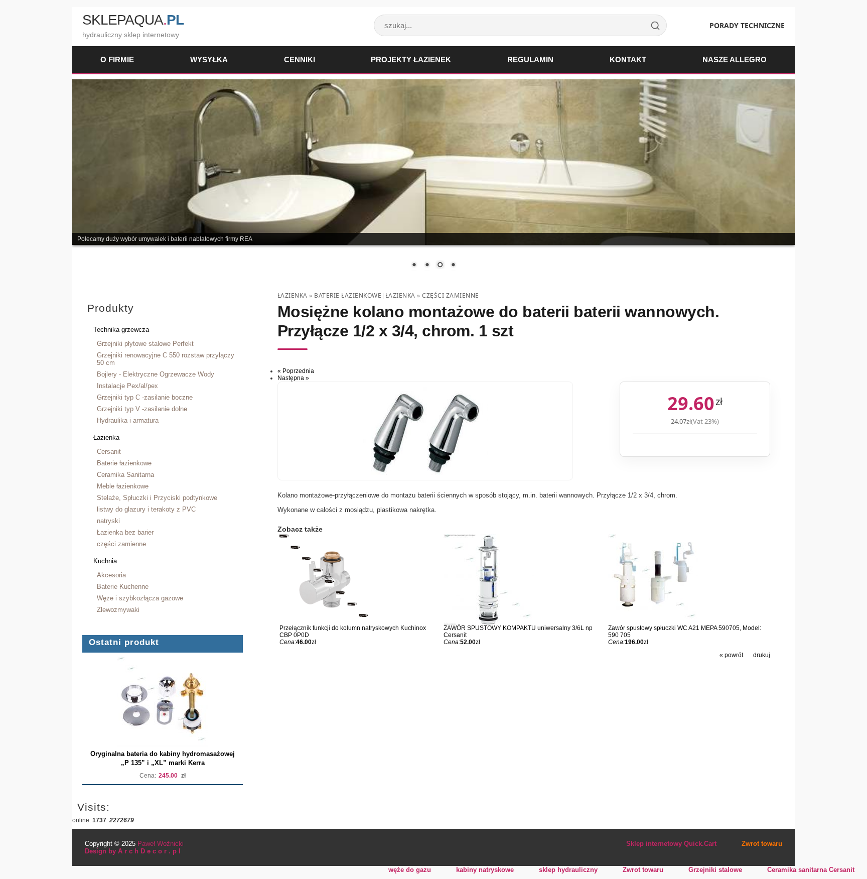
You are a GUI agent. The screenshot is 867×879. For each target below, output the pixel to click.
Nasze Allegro (734, 59)
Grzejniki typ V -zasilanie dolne (142, 409)
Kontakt (628, 59)
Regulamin (530, 59)
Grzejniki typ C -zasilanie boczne (145, 397)
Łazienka (106, 437)
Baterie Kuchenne (123, 586)
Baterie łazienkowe (124, 463)
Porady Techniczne (747, 25)
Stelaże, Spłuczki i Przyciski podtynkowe (157, 497)
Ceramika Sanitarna (125, 474)
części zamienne (121, 544)
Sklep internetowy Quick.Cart (671, 843)
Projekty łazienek (411, 59)
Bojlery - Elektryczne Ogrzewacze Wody (155, 374)
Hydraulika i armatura (128, 420)
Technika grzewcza (121, 329)
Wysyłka (209, 59)
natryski (108, 521)
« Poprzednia (295, 370)
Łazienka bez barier (125, 532)
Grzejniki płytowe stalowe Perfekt (145, 343)
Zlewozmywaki (118, 609)
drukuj (761, 655)
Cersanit (109, 451)
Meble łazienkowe (123, 486)
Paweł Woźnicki (160, 843)
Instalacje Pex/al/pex (127, 386)
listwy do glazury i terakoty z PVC (146, 509)
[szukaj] (655, 26)
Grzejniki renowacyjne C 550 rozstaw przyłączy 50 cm (165, 358)
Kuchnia (105, 561)
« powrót (731, 655)
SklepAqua (133, 20)
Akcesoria (111, 575)
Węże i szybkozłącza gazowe (140, 598)
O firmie (117, 59)
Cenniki (299, 59)
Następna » (293, 378)
